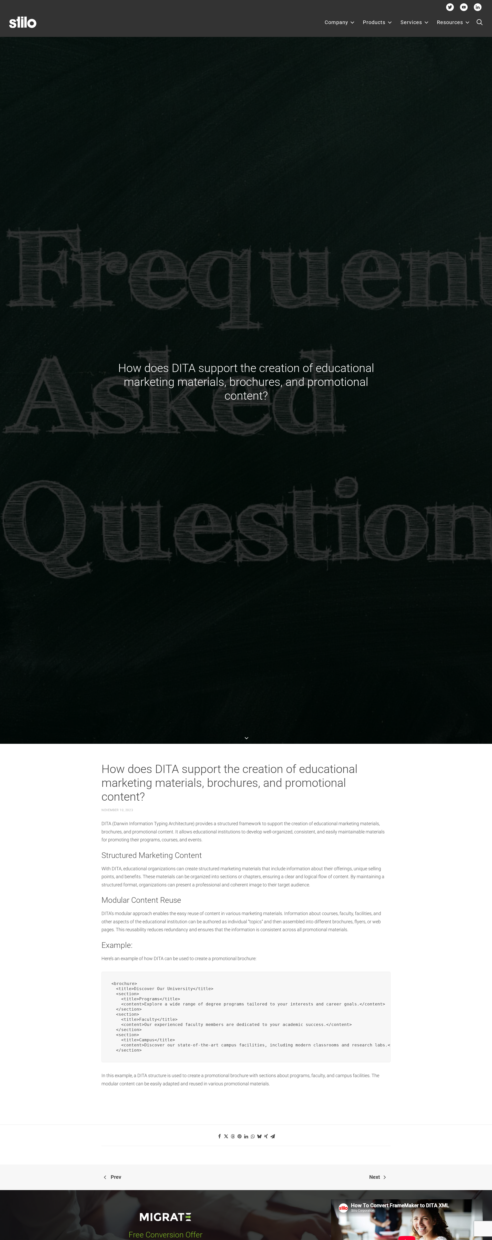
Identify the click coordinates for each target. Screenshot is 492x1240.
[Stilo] (22, 22)
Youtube (463, 7)
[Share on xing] (266, 1136)
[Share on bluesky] (259, 1136)
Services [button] (411, 22)
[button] (479, 22)
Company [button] (336, 22)
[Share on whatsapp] (253, 1136)
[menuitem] (339, 22)
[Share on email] (273, 1136)
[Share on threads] (233, 1136)
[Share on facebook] (219, 1136)
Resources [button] (450, 22)
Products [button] (374, 22)
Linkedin (477, 7)
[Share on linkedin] (246, 1136)
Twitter (450, 7)
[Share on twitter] (226, 1136)
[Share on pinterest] (239, 1136)
